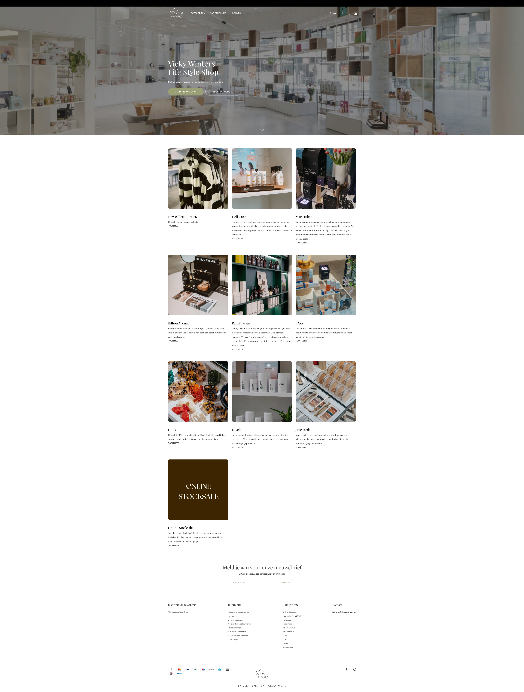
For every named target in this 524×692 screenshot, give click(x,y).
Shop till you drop (186, 91)
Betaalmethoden (235, 620)
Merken (236, 13)
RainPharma (288, 631)
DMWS (273, 686)
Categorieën (198, 13)
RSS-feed (282, 686)
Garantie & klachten (237, 631)
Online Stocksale (290, 612)
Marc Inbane (288, 624)
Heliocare (287, 620)
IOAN (285, 635)
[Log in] (342, 13)
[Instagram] (354, 669)
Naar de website (223, 91)
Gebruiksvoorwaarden (238, 635)
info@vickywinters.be (346, 612)
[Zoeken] (348, 13)
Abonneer (285, 582)
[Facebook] (346, 669)
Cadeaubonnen (218, 13)
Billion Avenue (289, 628)
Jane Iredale (288, 647)
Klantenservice (234, 628)
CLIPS (285, 639)
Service (333, 13)
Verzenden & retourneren (239, 624)
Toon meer (173, 226)
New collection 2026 (292, 616)
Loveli (285, 643)
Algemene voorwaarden (239, 612)
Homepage (233, 639)
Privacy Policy (234, 616)
